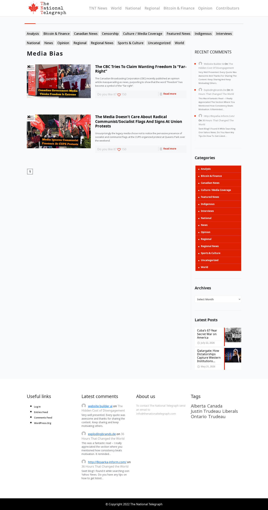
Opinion (205, 8)
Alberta (198, 406)
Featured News (178, 33)
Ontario (199, 416)
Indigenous (203, 33)
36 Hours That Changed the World (105, 466)
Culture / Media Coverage (142, 33)
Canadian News (86, 33)
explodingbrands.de (215, 90)
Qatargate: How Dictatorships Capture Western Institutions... (209, 356)
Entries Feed (41, 412)
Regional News (102, 43)
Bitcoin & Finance (179, 8)
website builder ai (214, 63)
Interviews (224, 33)
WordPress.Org (42, 423)
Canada (214, 406)
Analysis (33, 33)
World (116, 8)
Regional (152, 8)
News (48, 43)
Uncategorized (159, 43)
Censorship (110, 33)
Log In (37, 406)
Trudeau (217, 416)
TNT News (98, 8)
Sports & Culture (130, 43)
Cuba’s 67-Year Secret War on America (207, 333)
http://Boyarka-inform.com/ (219, 116)
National (133, 8)
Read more (169, 93)
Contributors (227, 8)
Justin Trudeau (206, 411)
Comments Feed (43, 417)
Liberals (230, 411)
